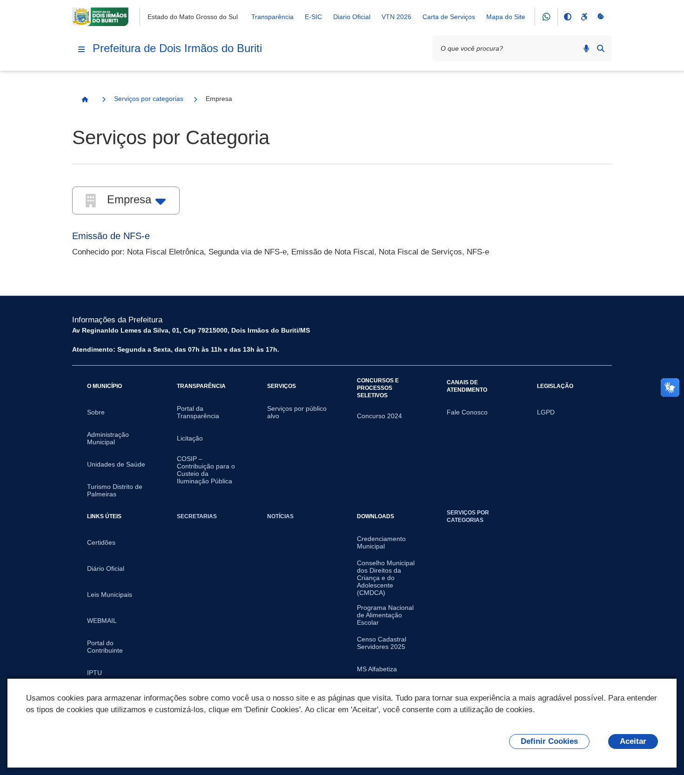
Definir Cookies (549, 741)
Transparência (272, 16)
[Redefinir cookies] (600, 16)
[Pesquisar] (600, 48)
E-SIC (313, 16)
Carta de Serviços (448, 16)
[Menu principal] (81, 49)
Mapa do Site (505, 16)
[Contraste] (567, 16)
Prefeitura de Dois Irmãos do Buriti (177, 48)
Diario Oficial (351, 16)
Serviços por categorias (148, 98)
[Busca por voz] (586, 48)
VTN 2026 (396, 16)
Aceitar (633, 741)
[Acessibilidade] (584, 16)
